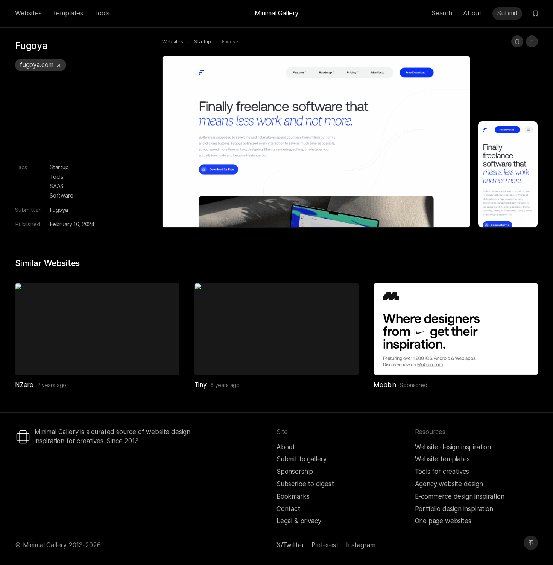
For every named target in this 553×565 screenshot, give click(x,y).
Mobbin (385, 385)
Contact (288, 509)
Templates (68, 13)
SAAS (57, 186)
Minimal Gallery (276, 13)
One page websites (443, 521)
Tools (101, 13)
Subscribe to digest (305, 484)
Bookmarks (292, 496)
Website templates (442, 459)
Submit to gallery (301, 459)
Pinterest (324, 545)
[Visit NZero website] (164, 360)
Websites (28, 13)
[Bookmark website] (517, 41)
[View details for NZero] (97, 328)
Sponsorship (294, 471)
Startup (59, 167)
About (472, 13)
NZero (24, 385)
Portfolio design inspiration (454, 509)
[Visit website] (532, 41)
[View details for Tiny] (277, 328)
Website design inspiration (453, 447)
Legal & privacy (298, 521)
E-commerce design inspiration (459, 496)
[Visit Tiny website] (343, 360)
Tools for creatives (442, 471)
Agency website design (449, 484)
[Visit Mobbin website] (456, 328)
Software (61, 195)
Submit (507, 13)
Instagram (360, 545)
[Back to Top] (531, 543)
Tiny (200, 385)
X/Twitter (290, 545)
